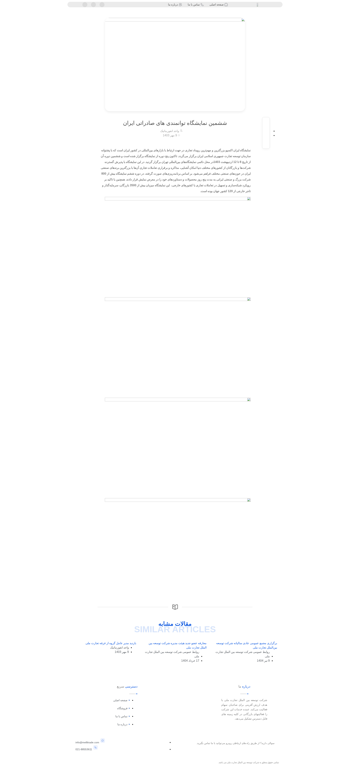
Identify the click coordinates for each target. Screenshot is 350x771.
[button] (266, 121)
